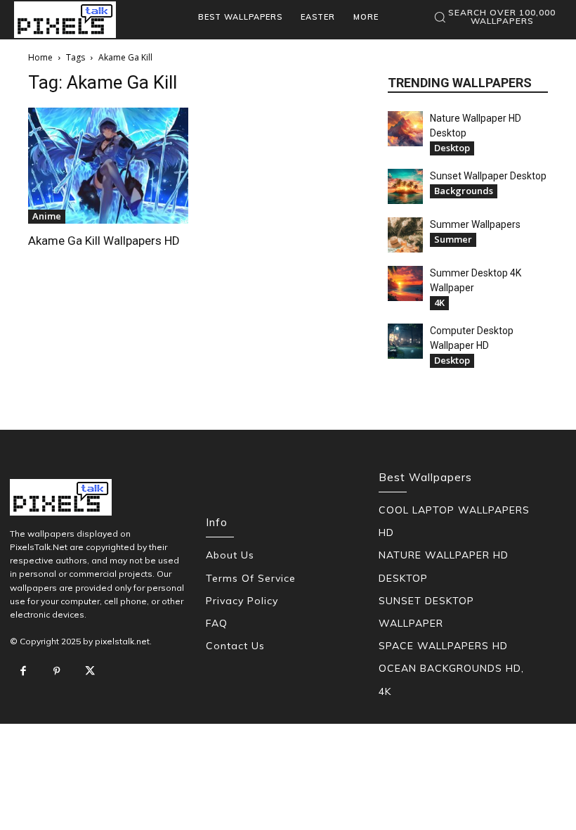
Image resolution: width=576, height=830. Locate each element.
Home (40, 57)
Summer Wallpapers (475, 224)
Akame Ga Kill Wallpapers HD (104, 241)
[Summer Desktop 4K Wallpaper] (405, 283)
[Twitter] (90, 671)
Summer (453, 239)
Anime (46, 216)
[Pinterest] (57, 671)
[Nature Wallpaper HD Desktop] (405, 128)
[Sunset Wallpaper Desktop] (405, 186)
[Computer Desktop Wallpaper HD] (405, 341)
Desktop (452, 147)
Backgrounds (463, 190)
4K (439, 302)
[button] (494, 17)
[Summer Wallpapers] (405, 235)
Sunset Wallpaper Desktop (488, 175)
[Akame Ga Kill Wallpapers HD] (108, 166)
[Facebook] (23, 671)
